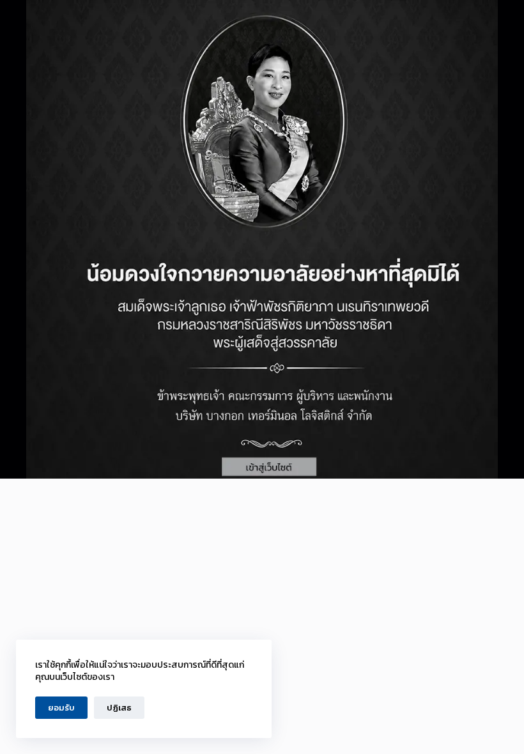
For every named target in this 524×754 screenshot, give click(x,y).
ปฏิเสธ (119, 708)
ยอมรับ (61, 708)
